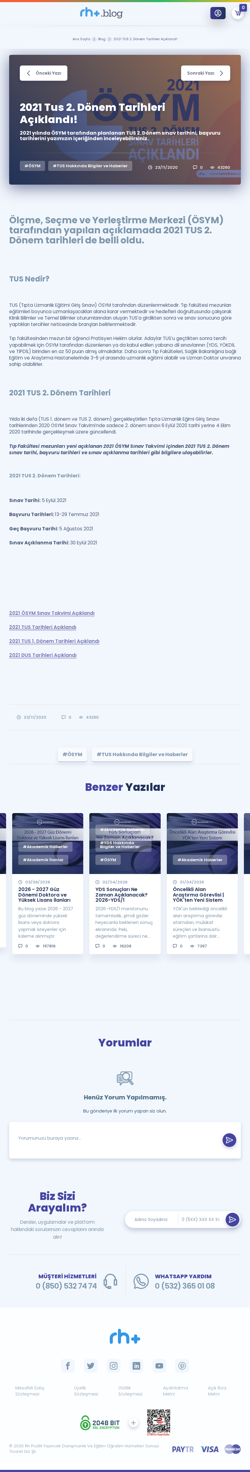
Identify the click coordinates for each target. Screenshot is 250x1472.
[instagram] (113, 1366)
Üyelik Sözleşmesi (86, 1391)
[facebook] (68, 1366)
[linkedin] (136, 1366)
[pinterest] (182, 1366)
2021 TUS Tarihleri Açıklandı (42, 627)
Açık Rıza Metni (217, 1391)
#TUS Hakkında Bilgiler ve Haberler (90, 166)
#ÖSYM (32, 166)
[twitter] (91, 1366)
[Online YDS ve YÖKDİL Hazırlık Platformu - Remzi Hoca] (125, 1336)
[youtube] (159, 1366)
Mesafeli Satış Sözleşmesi (29, 1391)
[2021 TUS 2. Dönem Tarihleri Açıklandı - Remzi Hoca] (101, 13)
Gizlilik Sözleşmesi (130, 1391)
